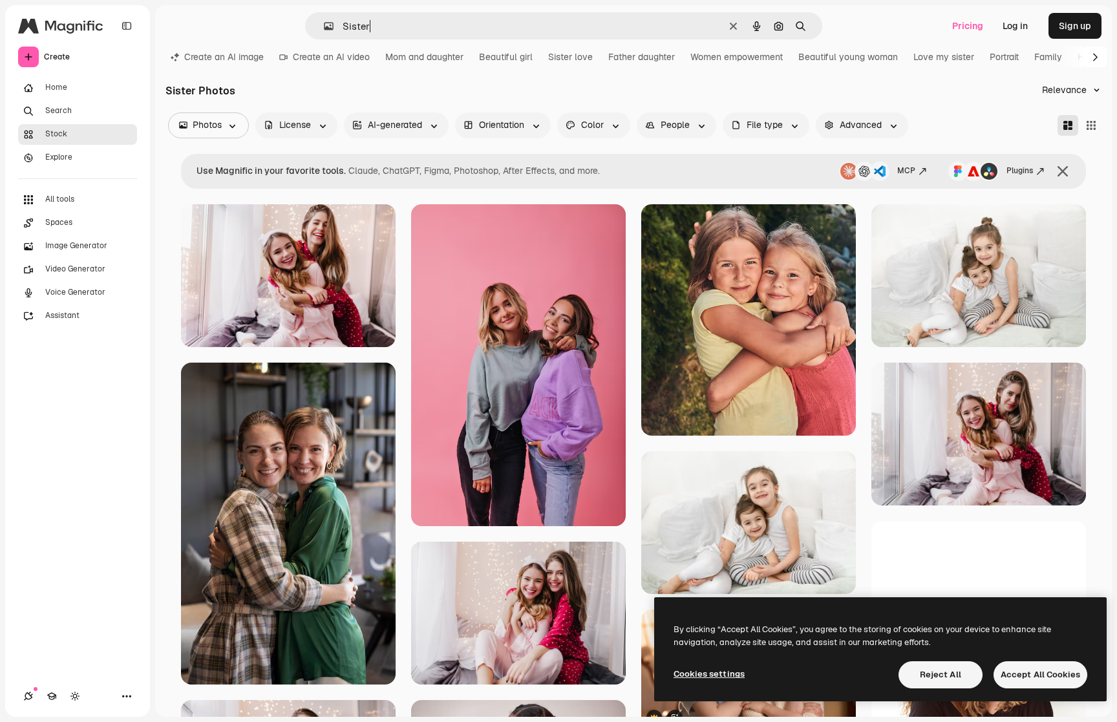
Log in (1015, 26)
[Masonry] (1068, 125)
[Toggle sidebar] (126, 26)
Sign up (1075, 26)
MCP (906, 170)
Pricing (967, 26)
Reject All (940, 674)
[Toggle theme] (75, 696)
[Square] (1091, 125)
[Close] (1062, 171)
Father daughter (641, 57)
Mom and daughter (424, 57)
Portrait (1004, 57)
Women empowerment (736, 57)
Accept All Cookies (1040, 674)
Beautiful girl (506, 57)
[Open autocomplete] (323, 26)
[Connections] (28, 696)
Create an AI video (331, 57)
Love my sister (943, 57)
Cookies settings (709, 673)
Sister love (570, 57)
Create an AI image (224, 57)
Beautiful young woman (848, 57)
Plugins (1019, 170)
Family (1048, 57)
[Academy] (51, 696)
